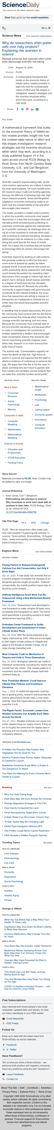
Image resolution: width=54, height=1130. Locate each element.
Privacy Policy (9, 1091)
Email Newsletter (15, 1018)
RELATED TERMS (38, 380)
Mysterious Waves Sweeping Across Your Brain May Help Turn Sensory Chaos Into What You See (25, 953)
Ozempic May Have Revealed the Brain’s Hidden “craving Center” (25, 961)
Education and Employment (15, 451)
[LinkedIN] (32, 109)
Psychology (41, 399)
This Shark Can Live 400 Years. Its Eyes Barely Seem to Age (24, 973)
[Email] (37, 109)
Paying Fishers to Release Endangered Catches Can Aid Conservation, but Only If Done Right (25, 568)
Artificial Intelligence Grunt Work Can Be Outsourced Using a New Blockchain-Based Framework (26, 598)
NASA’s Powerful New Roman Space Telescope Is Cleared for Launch (27, 759)
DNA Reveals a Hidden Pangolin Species (25, 835)
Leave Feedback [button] (15, 1074)
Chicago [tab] (45, 522)
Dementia (9, 872)
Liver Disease (11, 853)
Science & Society (13, 443)
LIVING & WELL (8, 886)
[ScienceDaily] (21, 5)
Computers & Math (13, 415)
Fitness (8, 900)
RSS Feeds (12, 1023)
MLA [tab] (23, 522)
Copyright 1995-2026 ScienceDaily (21, 1096)
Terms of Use (45, 1091)
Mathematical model (42, 388)
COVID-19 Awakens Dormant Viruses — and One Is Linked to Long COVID (27, 988)
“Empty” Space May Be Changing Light (24, 821)
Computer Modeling (13, 422)
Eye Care (9, 862)
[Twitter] (22, 109)
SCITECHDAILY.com (22, 742)
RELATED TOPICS (11, 380)
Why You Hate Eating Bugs (18, 794)
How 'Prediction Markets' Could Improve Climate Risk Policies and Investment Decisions (24, 684)
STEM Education (16, 457)
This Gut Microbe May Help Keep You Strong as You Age (27, 980)
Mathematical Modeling (14, 436)
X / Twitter (11, 1049)
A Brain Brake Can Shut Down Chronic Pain (26, 817)
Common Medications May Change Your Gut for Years (27, 935)
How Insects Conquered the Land (21, 808)
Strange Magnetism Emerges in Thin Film (25, 803)
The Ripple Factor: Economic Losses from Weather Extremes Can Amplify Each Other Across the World (25, 714)
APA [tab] (33, 522)
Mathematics (14, 429)
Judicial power (42, 409)
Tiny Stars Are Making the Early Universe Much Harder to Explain (26, 775)
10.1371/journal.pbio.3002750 (21, 512)
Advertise (46, 1087)
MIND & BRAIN (8, 867)
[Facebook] (17, 109)
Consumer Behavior (13, 394)
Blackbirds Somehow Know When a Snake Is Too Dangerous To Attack (25, 767)
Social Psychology (14, 403)
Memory (12, 409)
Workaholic (40, 394)
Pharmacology (11, 858)
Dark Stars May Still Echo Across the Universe (28, 798)
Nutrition (8, 890)
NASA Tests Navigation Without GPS (23, 826)
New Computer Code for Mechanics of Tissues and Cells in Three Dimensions (23, 655)
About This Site (9, 1087)
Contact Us (12, 1079)
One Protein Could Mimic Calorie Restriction (27, 830)
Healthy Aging (11, 895)
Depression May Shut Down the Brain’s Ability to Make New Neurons (27, 928)
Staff (22, 1087)
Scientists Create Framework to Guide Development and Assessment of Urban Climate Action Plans (24, 628)
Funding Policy (15, 462)
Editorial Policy (27, 1091)
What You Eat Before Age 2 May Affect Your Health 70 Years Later (26, 921)
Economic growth (44, 414)
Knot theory (41, 419)
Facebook (11, 1044)
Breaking (7, 787)
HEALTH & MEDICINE (11, 848)
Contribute (32, 1087)
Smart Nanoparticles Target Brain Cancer (25, 812)
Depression (10, 876)
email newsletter (40, 17)
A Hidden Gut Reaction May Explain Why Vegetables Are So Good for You (23, 751)
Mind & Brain (11, 387)
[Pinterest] (27, 109)
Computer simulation (40, 426)
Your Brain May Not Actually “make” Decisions (27, 945)
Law (37, 404)
